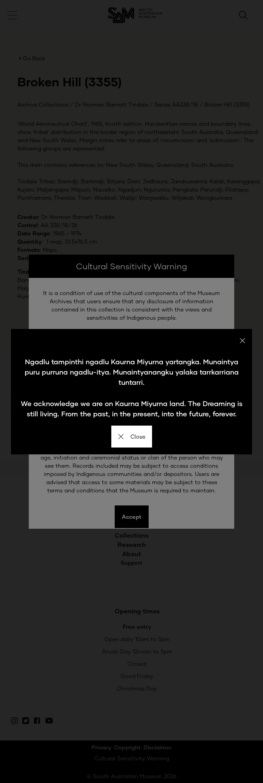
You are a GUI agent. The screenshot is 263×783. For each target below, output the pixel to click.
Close (137, 436)
